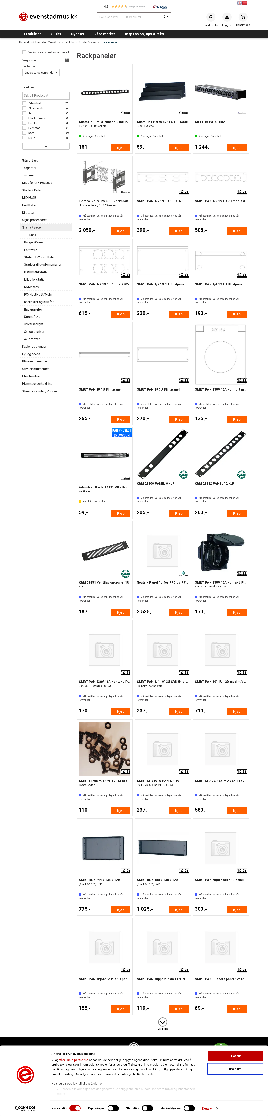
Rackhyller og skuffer (39, 302)
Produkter (32, 34)
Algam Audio (36, 108)
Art (30, 113)
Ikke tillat (235, 1068)
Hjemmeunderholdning (37, 384)
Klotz (31, 137)
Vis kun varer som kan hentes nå (48, 52)
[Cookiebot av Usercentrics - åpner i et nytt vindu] (25, 1108)
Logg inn (227, 17)
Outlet (56, 34)
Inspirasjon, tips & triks (144, 34)
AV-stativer (32, 339)
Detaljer (207, 1108)
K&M (31, 133)
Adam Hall (34, 103)
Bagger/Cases (34, 242)
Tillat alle (235, 1056)
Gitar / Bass (30, 160)
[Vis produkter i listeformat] (67, 60)
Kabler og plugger (34, 346)
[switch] (113, 1108)
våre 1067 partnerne (73, 1060)
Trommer (28, 175)
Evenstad (34, 128)
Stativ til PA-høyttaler (39, 257)
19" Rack (30, 235)
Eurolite (33, 123)
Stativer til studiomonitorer (42, 264)
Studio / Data (31, 190)
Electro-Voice (37, 118)
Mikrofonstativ (34, 279)
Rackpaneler (109, 42)
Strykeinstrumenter (35, 369)
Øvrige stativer (34, 332)
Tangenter (29, 168)
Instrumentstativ (35, 272)
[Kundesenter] (211, 17)
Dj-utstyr (28, 213)
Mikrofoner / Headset (37, 183)
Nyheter (78, 34)
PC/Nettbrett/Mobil (38, 294)
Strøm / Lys (32, 317)
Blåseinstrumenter (34, 361)
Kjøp (121, 148)
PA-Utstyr (29, 205)
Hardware (30, 250)
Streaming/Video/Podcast (40, 391)
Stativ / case (87, 42)
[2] (162, 1021)
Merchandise (31, 376)
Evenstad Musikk (46, 42)
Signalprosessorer (34, 220)
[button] (134, 6)
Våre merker (104, 34)
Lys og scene (31, 354)
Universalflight (33, 324)
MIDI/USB (29, 198)
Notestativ (31, 287)
